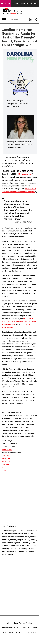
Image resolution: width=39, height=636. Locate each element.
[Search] (25, 19)
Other (4, 470)
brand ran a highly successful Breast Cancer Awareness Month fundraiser (19, 321)
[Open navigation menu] (4, 19)
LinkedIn (5, 455)
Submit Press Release (10, 628)
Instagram (6, 458)
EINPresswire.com (24, 174)
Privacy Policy (30, 632)
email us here (7, 450)
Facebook (6, 461)
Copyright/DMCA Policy (12, 632)
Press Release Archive (23, 623)
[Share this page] (35, 19)
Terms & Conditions (29, 628)
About (9, 623)
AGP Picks (5, 3)
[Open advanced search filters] (30, 19)
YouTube (5, 464)
